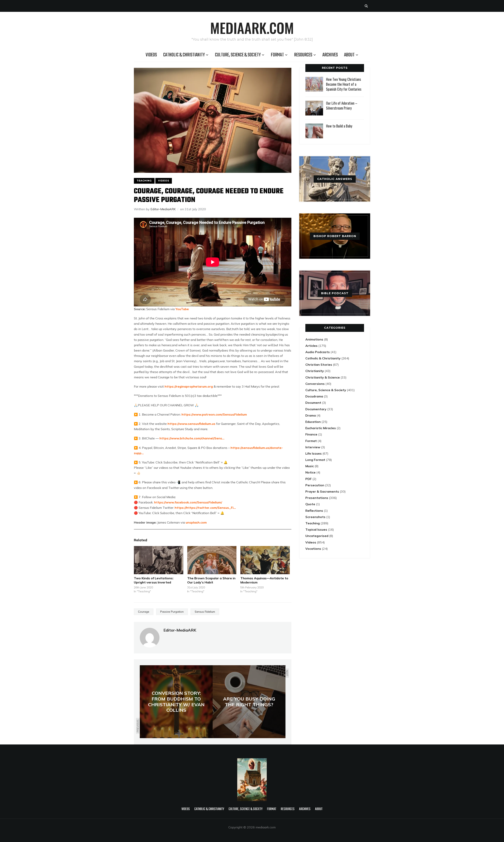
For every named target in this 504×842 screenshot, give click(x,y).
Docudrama (314, 396)
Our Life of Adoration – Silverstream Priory (341, 105)
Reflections (314, 511)
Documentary (315, 409)
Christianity (314, 371)
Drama (310, 415)
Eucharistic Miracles (320, 428)
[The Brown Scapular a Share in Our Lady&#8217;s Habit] (212, 560)
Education (313, 422)
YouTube (182, 309)
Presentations (316, 498)
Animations (314, 339)
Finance (311, 434)
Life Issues (313, 453)
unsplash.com (196, 522)
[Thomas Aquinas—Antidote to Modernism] (265, 560)
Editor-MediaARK (163, 209)
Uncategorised (316, 536)
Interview (312, 447)
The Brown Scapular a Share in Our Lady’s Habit (211, 580)
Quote (310, 504)
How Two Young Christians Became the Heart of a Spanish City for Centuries (343, 84)
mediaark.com (252, 27)
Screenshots (315, 517)
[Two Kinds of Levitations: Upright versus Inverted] (158, 560)
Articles (311, 346)
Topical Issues (316, 529)
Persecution (314, 485)
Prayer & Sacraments (322, 491)
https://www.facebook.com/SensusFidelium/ (188, 502)
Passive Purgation (172, 611)
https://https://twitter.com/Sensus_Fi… (205, 508)
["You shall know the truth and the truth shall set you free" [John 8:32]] (252, 761)
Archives (330, 55)
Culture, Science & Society (238, 55)
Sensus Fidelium (205, 611)
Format (277, 55)
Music (309, 466)
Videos (151, 55)
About (349, 55)
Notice (310, 472)
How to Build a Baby (339, 125)
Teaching (144, 180)
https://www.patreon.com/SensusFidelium (214, 414)
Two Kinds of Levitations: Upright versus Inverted (153, 580)
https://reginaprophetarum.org (189, 386)
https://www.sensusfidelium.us (191, 424)
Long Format (315, 460)
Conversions (315, 384)
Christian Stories (318, 365)
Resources (303, 55)
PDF (308, 479)
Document (313, 403)
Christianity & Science (322, 377)
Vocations (313, 549)
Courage (143, 611)
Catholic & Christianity (184, 55)
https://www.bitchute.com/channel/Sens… (191, 438)
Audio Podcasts (317, 352)
